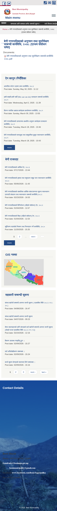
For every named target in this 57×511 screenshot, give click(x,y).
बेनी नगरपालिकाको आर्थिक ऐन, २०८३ (17, 167)
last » (44, 372)
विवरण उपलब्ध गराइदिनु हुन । (15, 341)
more (9, 147)
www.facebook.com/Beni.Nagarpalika (29, 472)
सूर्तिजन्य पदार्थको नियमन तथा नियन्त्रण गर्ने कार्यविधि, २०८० (25, 226)
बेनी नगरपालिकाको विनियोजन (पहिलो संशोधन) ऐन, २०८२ (24, 205)
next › (33, 237)
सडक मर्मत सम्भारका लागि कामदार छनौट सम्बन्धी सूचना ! (18, 24)
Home (5, 29)
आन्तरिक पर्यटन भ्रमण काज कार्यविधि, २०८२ (19, 86)
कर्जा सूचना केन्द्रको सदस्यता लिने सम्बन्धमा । (20, 362)
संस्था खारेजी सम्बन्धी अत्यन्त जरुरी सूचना (18, 316)
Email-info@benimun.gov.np (15, 463)
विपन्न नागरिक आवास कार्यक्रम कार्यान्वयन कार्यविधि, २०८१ (23, 110)
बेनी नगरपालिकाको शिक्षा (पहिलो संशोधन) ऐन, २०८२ (22, 216)
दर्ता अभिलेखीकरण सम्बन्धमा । (15, 351)
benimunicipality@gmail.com (22, 467)
